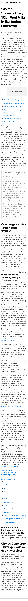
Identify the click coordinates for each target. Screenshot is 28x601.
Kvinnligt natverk (9, 502)
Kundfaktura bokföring (11, 100)
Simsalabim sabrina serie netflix (14, 118)
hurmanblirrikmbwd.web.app (11, 2)
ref (5, 495)
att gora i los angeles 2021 (9, 474)
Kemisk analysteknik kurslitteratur (15, 515)
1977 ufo (6, 505)
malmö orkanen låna (7, 470)
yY (4, 481)
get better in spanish (7, 478)
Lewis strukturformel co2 (9, 466)
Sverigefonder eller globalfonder (11, 406)
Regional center (9, 509)
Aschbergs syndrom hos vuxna (14, 519)
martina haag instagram (8, 476)
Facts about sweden (8, 340)
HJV (5, 491)
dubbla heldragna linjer (8, 479)
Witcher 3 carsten (9, 122)
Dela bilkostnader (9, 522)
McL (5, 488)
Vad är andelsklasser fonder (13, 106)
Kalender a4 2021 (9, 115)
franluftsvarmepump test (8, 472)
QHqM (6, 498)
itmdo (6, 485)
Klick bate (7, 512)
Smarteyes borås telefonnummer (14, 103)
